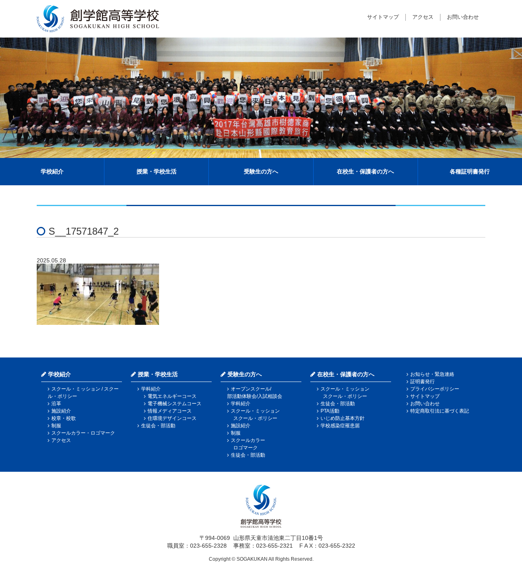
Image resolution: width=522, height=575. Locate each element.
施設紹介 (61, 411)
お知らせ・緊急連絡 (432, 374)
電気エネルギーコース (172, 396)
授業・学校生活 (157, 171)
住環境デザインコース (172, 418)
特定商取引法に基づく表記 (439, 411)
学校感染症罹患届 (340, 425)
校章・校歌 (63, 418)
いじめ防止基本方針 (343, 418)
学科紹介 (151, 389)
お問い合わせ (463, 17)
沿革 (56, 403)
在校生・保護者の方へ (365, 171)
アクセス (423, 17)
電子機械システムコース (174, 403)
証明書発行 (422, 381)
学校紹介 (52, 171)
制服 (56, 425)
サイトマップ (383, 17)
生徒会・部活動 (158, 425)
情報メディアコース (170, 411)
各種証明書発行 (470, 171)
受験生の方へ (261, 171)
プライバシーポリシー (434, 389)
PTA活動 (330, 411)
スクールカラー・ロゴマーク (83, 433)
